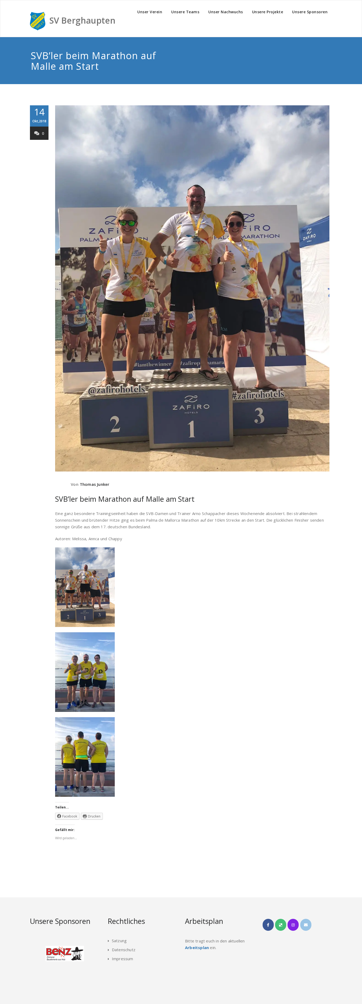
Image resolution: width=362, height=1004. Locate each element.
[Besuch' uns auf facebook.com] (268, 925)
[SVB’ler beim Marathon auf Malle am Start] (192, 288)
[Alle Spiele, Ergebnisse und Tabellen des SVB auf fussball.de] (280, 925)
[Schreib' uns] (305, 925)
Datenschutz (123, 949)
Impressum (122, 958)
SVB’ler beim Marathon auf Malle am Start (125, 499)
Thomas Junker (94, 484)
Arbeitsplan (197, 947)
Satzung (119, 940)
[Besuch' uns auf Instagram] (293, 925)
